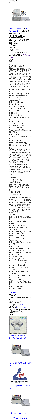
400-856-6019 (22, 307)
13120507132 (21, 305)
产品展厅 (19, 28)
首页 (11, 28)
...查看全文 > (14, 293)
